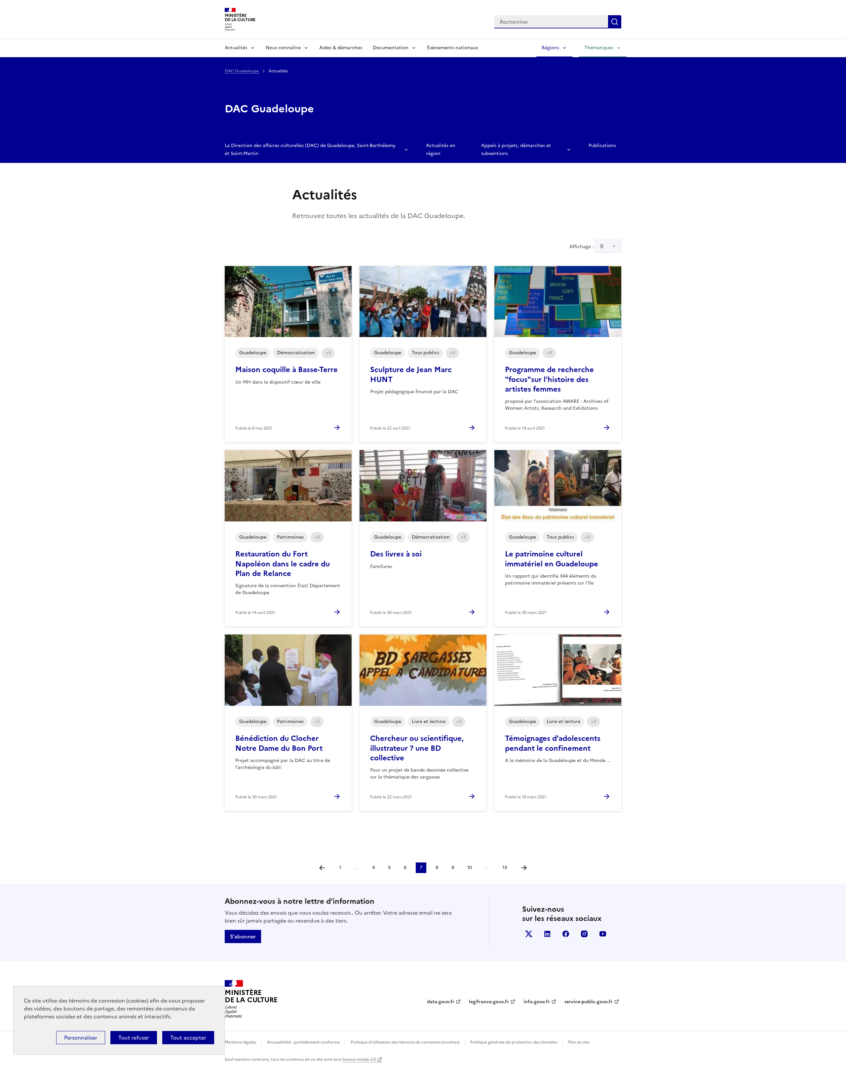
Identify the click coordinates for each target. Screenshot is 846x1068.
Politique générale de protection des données (513, 1042)
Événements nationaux (452, 47)
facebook (565, 933)
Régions (550, 47)
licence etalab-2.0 (359, 1059)
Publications (602, 145)
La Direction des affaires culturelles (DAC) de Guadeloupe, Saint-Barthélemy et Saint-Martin (310, 149)
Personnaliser (80, 1038)
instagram (584, 933)
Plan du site (579, 1042)
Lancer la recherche (614, 21)
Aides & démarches (340, 47)
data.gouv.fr (440, 1001)
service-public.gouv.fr (588, 1001)
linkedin (547, 933)
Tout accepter (188, 1038)
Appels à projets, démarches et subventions (516, 149)
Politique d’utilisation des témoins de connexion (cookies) (405, 1042)
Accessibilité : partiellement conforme (303, 1042)
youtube (602, 933)
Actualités (236, 47)
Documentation (390, 47)
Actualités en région (440, 149)
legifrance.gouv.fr (489, 1001)
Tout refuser (133, 1038)
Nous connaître (283, 47)
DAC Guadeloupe (242, 71)
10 (469, 867)
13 (504, 867)
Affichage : (586, 246)
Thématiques (598, 47)
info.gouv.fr (536, 1001)
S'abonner (243, 936)
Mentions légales (240, 1042)
